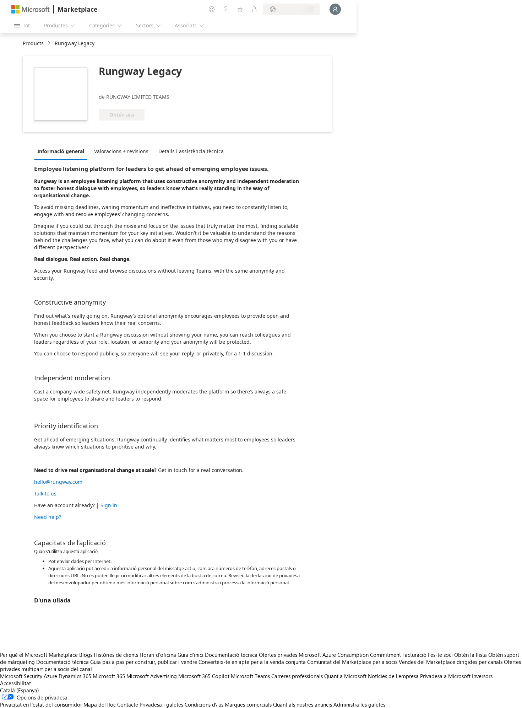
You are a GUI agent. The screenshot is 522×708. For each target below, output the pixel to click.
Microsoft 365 (109, 676)
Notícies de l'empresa (393, 676)
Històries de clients (116, 654)
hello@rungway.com (58, 481)
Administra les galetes (359, 704)
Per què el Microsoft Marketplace (39, 654)
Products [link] (33, 43)
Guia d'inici (190, 654)
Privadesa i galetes (161, 704)
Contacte (127, 704)
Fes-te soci (440, 654)
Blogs (85, 654)
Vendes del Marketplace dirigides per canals (450, 661)
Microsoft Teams (250, 676)
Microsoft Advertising (151, 676)
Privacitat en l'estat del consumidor (41, 704)
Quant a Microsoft (345, 676)
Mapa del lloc (99, 704)
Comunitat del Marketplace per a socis (352, 661)
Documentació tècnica (231, 654)
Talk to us (45, 493)
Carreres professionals (297, 676)
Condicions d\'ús (204, 704)
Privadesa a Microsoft (445, 676)
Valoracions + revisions (121, 151)
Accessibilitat (15, 683)
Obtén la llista (470, 654)
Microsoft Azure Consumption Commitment (350, 654)
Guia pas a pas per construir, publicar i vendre (143, 661)
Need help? (47, 517)
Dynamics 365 (75, 676)
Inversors (482, 676)
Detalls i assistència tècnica (191, 151)
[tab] (62, 151)
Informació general (60, 151)
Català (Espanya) (19, 690)
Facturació (414, 654)
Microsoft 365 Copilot (203, 676)
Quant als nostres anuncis (302, 704)
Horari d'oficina (158, 654)
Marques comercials (248, 704)
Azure (50, 676)
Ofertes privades (278, 654)
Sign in (108, 505)
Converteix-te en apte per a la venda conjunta (252, 661)
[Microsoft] (30, 9)
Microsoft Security (21, 676)
